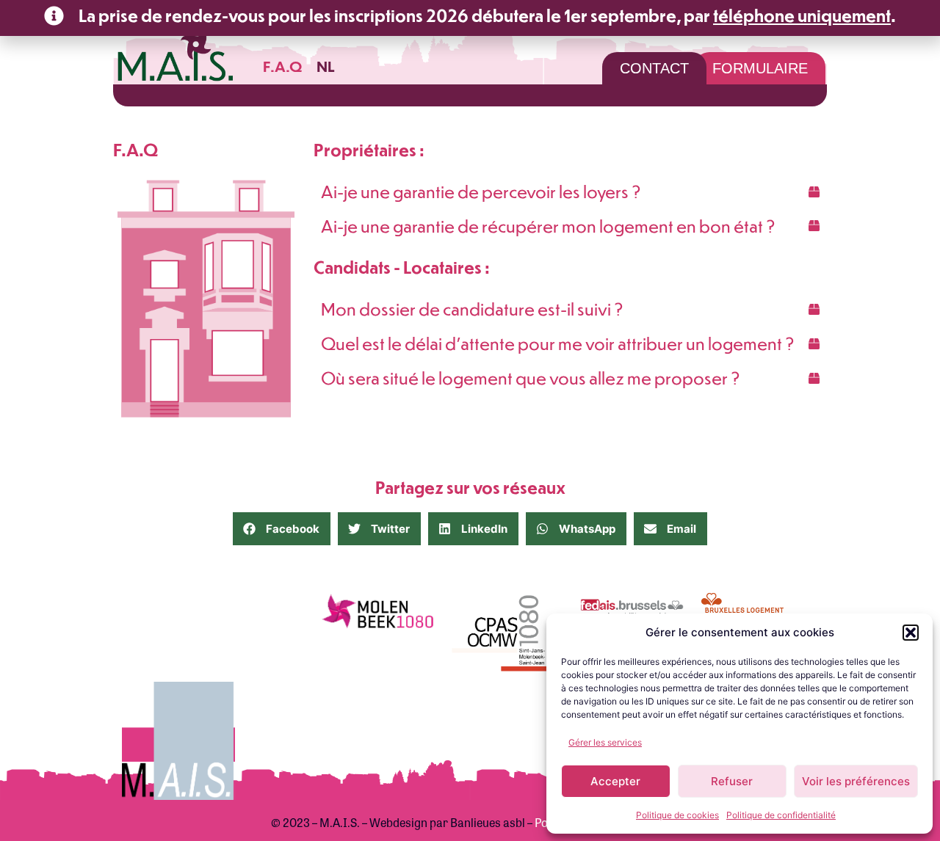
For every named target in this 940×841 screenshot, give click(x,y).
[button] (910, 632)
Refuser (732, 781)
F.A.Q (282, 66)
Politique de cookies (677, 814)
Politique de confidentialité (781, 814)
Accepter (615, 781)
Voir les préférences (856, 781)
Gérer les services (605, 742)
